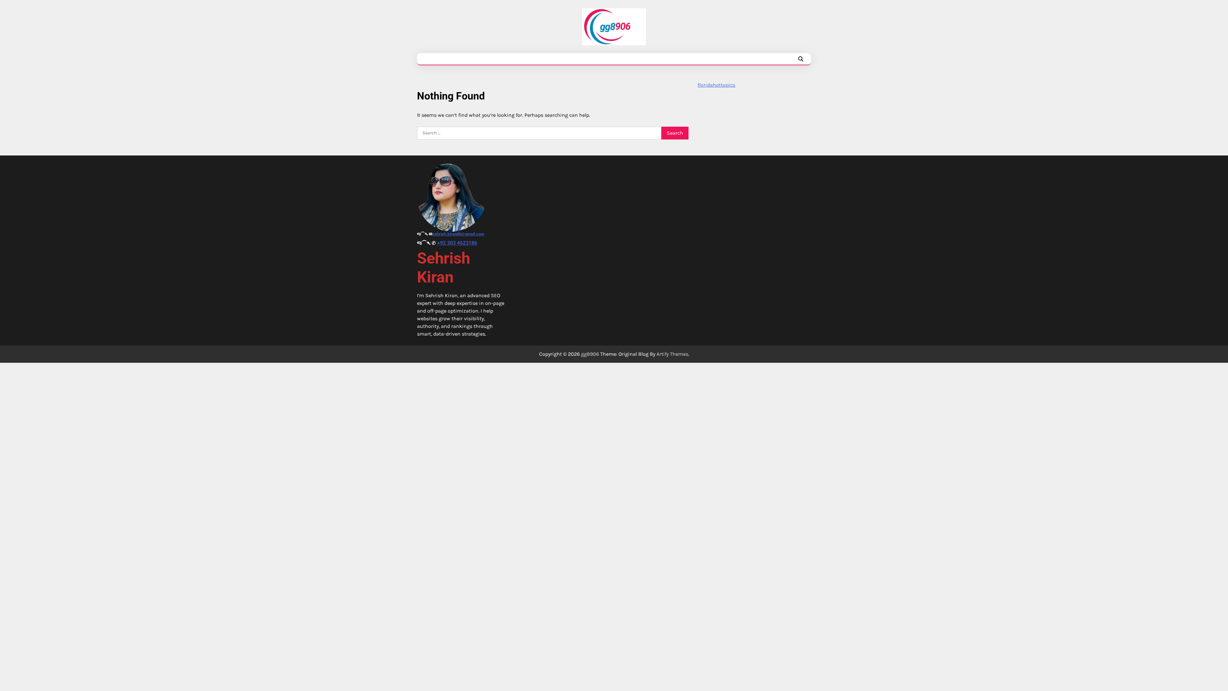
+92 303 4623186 (457, 243)
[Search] (801, 59)
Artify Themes (672, 354)
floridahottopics (716, 85)
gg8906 (590, 354)
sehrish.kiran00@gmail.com (458, 234)
